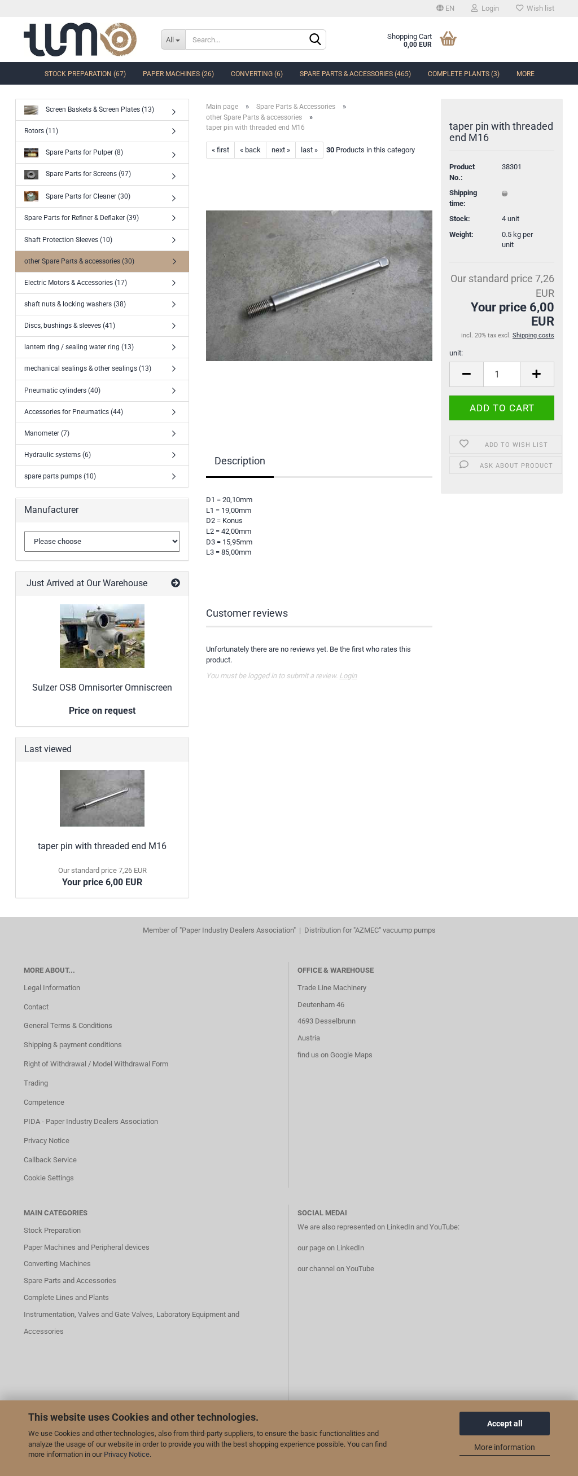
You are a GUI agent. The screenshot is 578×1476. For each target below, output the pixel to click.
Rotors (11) (41, 131)
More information (504, 1447)
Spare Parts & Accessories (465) (355, 74)
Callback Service (50, 1160)
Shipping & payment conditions (73, 1044)
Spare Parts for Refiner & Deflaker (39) (81, 218)
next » (281, 150)
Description (239, 461)
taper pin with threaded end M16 (102, 846)
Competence (44, 1102)
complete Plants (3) (464, 74)
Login (488, 8)
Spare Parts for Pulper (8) (83, 152)
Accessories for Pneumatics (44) (73, 412)
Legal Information (52, 987)
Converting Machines (57, 1263)
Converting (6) (257, 74)
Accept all (505, 1423)
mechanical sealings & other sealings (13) (87, 368)
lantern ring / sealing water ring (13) (79, 347)
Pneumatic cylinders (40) (62, 390)
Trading (36, 1083)
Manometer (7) (46, 433)
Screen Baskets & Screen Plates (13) (99, 109)
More (525, 74)
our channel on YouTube (335, 1268)
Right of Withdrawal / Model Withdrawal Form (96, 1064)
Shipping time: (463, 198)
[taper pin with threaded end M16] (319, 285)
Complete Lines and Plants (66, 1297)
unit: (456, 353)
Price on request (102, 710)
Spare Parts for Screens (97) (87, 174)
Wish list (538, 8)
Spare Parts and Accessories (70, 1280)
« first (220, 150)
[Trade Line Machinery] (84, 39)
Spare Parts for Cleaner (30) (87, 196)
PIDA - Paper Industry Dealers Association (91, 1121)
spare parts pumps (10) (60, 476)
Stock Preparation (52, 1230)
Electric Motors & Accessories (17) (75, 283)
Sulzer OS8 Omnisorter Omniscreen (102, 687)
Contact (36, 1007)
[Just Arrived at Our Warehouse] (175, 583)
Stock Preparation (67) (85, 74)
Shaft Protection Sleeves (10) (68, 240)
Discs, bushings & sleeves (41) (69, 326)
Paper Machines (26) (178, 74)
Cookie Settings (49, 1178)
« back (250, 150)
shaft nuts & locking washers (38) (75, 304)
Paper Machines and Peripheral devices (87, 1247)
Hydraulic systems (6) (57, 455)
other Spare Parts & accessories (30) (79, 261)
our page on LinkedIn (330, 1248)
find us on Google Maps (335, 1055)
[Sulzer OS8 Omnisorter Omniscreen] (102, 636)
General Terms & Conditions (68, 1025)
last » (309, 150)
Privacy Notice (127, 1454)
